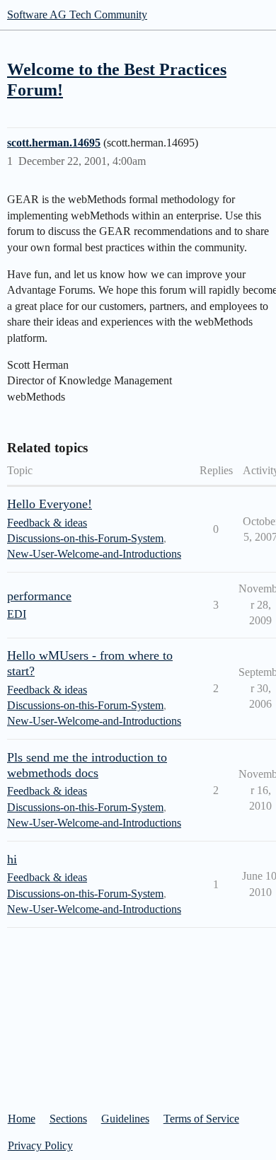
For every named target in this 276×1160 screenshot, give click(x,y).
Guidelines (125, 1119)
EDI (16, 614)
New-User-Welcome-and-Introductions (94, 554)
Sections (68, 1119)
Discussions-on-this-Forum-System (85, 538)
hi (12, 859)
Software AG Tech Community (77, 14)
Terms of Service (201, 1119)
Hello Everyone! (49, 504)
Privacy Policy (40, 1145)
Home (21, 1119)
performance (39, 596)
